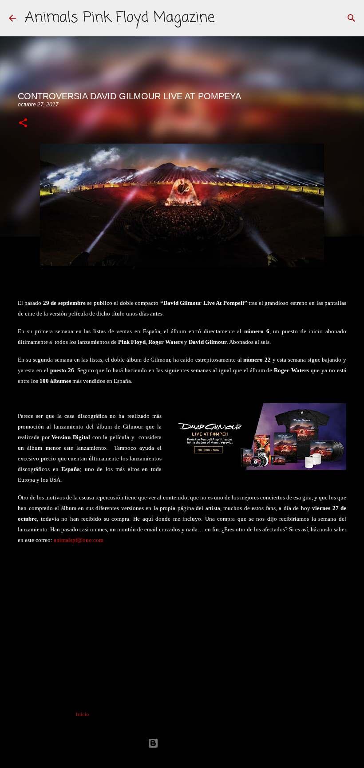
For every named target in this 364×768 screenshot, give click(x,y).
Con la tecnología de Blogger (187, 743)
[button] (23, 123)
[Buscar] (351, 18)
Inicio (82, 714)
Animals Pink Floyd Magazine (119, 18)
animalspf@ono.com (78, 540)
